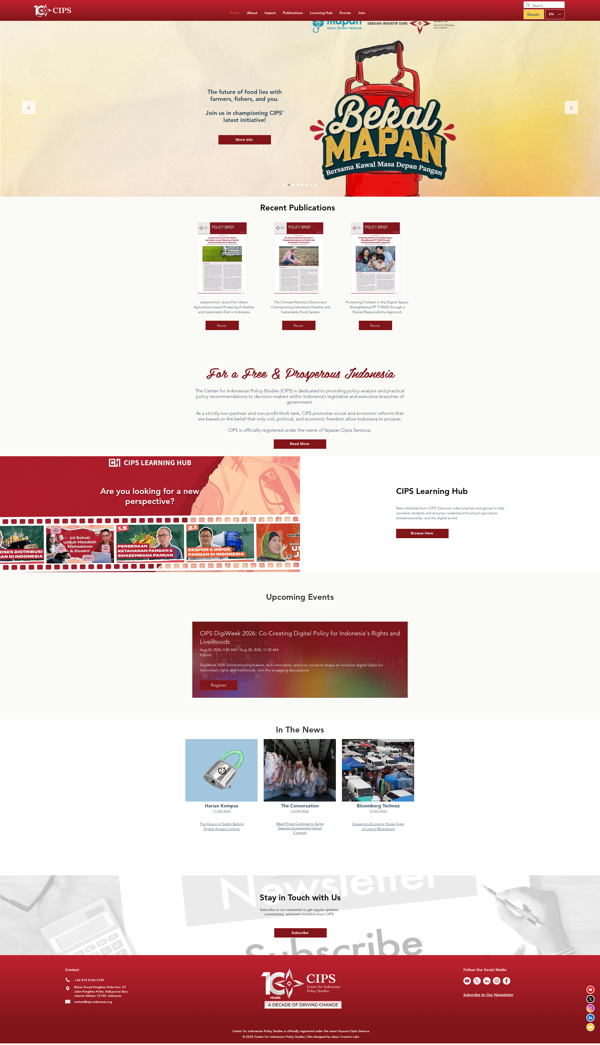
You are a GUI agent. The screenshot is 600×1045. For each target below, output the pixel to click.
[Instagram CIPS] (590, 1008)
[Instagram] (496, 981)
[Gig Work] (293, 185)
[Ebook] (315, 185)
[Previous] (28, 108)
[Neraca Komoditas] (302, 185)
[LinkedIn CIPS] (590, 1018)
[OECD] (307, 185)
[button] (292, 13)
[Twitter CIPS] (590, 999)
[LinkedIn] (487, 981)
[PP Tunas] (298, 185)
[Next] (571, 108)
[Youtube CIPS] (590, 990)
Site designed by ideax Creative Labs (333, 1036)
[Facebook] (506, 981)
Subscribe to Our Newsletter (488, 995)
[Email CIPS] (590, 1027)
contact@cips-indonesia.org (93, 1002)
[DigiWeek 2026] (284, 185)
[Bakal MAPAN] (289, 185)
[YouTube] (467, 981)
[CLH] (311, 185)
